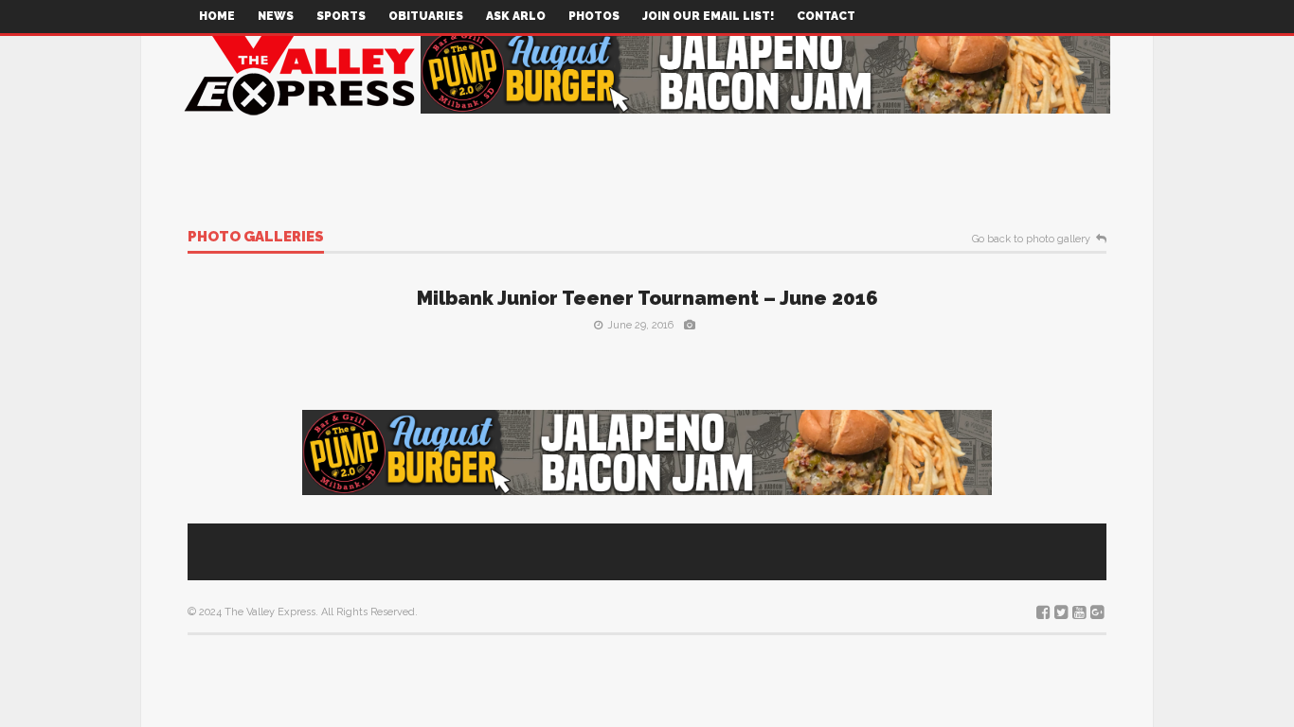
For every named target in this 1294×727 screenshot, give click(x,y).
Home (217, 16)
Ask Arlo (516, 16)
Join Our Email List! (708, 16)
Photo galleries (256, 237)
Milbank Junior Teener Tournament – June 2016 (647, 298)
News (276, 16)
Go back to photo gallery (1031, 239)
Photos (594, 16)
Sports (341, 16)
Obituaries (425, 16)
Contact (826, 16)
